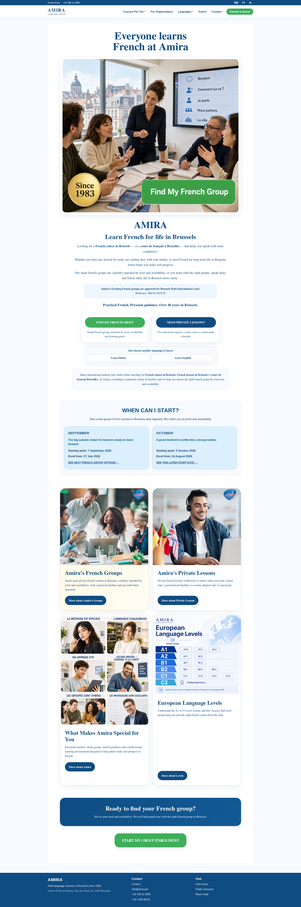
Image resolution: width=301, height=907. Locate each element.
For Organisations (162, 11)
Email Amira (54, 2)
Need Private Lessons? (186, 322)
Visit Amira (201, 884)
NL (250, 2)
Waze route (201, 894)
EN (236, 2)
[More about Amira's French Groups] (150, 135)
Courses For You (134, 11)
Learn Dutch (118, 358)
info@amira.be (140, 889)
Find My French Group (115, 322)
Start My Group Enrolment (150, 840)
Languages (185, 11)
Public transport (204, 889)
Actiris (202, 11)
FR (243, 2)
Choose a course (240, 11)
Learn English (183, 358)
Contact (217, 11)
